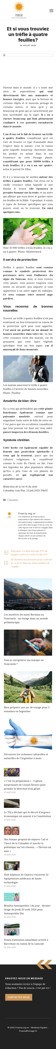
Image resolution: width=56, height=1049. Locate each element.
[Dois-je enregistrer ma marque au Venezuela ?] (28, 653)
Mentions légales (39, 1027)
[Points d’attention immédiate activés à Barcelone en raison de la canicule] (12, 933)
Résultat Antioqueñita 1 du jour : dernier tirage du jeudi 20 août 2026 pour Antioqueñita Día (27, 909)
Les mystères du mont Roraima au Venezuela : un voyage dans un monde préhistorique (26, 618)
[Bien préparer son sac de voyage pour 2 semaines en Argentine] (28, 701)
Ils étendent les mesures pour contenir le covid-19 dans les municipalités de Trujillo (31, 563)
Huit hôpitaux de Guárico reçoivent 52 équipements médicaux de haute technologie (26, 878)
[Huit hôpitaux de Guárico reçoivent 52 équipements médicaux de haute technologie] (12, 868)
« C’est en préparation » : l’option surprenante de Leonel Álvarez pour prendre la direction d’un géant (25, 784)
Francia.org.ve (22, 1027)
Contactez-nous (19, 997)
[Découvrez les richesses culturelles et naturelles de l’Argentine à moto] (28, 748)
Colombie (12, 500)
